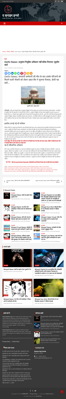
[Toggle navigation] (4, 23)
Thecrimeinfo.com (7, 316)
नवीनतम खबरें (39, 313)
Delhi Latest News (9, 169)
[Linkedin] (12, 73)
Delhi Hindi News (35, 168)
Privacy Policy (6, 341)
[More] (31, 73)
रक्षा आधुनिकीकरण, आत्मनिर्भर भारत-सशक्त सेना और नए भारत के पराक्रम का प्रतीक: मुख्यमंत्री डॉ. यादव (16, 360)
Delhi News (18, 169)
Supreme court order (10, 171)
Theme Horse (49, 394)
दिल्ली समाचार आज (41, 171)
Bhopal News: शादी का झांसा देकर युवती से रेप (21, 196)
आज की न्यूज (19, 171)
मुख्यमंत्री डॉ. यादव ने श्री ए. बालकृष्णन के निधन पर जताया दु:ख (16, 373)
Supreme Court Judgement (38, 169)
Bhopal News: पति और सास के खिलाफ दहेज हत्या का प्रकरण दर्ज (21, 218)
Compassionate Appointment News (17, 166)
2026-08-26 (14, 199)
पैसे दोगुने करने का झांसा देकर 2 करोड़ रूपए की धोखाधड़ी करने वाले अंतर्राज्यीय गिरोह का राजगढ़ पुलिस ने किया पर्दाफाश (16, 379)
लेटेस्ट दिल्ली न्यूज (49, 171)
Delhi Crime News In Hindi (11, 168)
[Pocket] (24, 73)
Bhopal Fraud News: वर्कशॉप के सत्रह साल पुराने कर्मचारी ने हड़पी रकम (21, 228)
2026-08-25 (14, 241)
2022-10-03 (7, 68)
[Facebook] (6, 73)
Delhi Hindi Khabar (24, 168)
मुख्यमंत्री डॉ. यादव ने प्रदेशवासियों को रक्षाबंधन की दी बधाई (15, 353)
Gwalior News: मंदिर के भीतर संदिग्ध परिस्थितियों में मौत (18, 181)
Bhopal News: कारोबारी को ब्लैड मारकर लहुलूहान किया (51, 228)
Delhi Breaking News (32, 166)
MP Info (11, 348)
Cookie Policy (15, 341)
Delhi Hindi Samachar (46, 168)
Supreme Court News (51, 169)
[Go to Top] (62, 391)
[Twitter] (9, 73)
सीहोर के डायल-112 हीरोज (8, 383)
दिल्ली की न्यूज (34, 171)
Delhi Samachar (25, 169)
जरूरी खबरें (7, 247)
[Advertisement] (33, 37)
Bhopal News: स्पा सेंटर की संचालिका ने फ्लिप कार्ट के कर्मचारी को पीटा (21, 209)
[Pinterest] (21, 73)
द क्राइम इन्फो (10, 15)
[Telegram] (18, 73)
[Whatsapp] (15, 73)
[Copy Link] (28, 73)
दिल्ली (5, 59)
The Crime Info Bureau (17, 68)
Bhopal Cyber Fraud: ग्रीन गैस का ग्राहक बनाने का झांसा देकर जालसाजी (51, 219)
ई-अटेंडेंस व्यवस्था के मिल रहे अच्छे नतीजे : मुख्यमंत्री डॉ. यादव (15, 351)
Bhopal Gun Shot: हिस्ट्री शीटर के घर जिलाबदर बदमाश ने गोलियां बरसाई (51, 209)
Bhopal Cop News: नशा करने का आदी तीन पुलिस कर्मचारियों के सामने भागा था (51, 237)
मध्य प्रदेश (13, 193)
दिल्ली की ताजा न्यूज (26, 171)
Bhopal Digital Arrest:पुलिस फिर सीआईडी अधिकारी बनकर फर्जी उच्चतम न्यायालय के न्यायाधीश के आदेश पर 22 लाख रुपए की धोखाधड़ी (51, 198)
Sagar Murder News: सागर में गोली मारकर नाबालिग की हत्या (47, 181)
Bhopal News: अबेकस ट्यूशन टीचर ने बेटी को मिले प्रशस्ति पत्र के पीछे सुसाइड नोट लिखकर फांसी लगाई (21, 237)
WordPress (39, 396)
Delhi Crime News (44, 166)
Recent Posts (10, 190)
